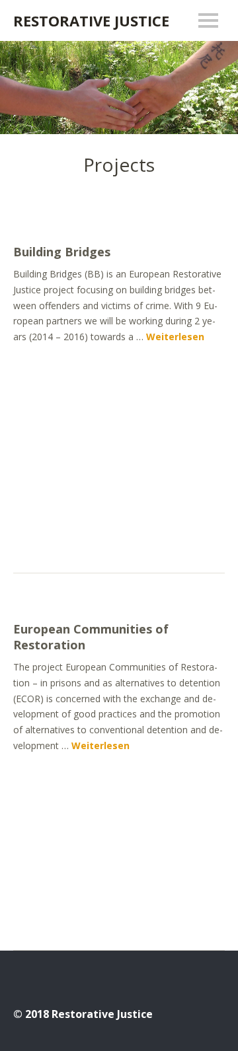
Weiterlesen (175, 336)
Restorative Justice (91, 20)
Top (211, 1013)
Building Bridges (61, 252)
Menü (208, 20)
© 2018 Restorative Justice (83, 1014)
